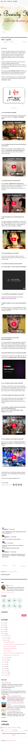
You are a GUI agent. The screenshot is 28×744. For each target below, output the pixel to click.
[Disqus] (14, 507)
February (6, 673)
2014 (4, 629)
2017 (4, 623)
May (5, 666)
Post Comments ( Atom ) (12, 571)
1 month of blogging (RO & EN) (13, 711)
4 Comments (24, 41)
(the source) (14, 108)
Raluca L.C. (11, 585)
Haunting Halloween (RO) (9, 642)
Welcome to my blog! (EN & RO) (14, 696)
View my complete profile (7, 592)
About (5, 1)
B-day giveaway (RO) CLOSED (10, 648)
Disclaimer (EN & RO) (5, 689)
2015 (4, 627)
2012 (4, 633)
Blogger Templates (12, 740)
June (5, 664)
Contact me (9, 1)
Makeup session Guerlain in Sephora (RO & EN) (14, 653)
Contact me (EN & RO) (6, 682)
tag (4, 42)
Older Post (23, 566)
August (5, 660)
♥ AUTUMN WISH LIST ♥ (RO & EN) (11, 655)
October (6, 640)
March (5, 670)
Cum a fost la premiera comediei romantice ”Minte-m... (15, 644)
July (5, 662)
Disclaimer (15, 1)
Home (2, 1)
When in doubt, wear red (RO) (10, 646)
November (6, 638)
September (6, 657)
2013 (4, 631)
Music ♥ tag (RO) (7, 650)
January (6, 675)
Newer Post (5, 565)
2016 (4, 625)
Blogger (13, 735)
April (5, 668)
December (6, 635)
